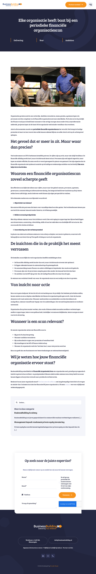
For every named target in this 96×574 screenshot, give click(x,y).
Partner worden (68, 548)
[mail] (48, 556)
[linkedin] (43, 556)
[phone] (53, 556)
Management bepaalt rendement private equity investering (39, 422)
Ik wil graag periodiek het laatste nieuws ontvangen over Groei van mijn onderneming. (66, 482)
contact (67, 384)
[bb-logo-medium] (12, 4)
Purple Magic (54, 566)
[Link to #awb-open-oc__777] (90, 4)
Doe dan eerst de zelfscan (47, 382)
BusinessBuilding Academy (25, 412)
